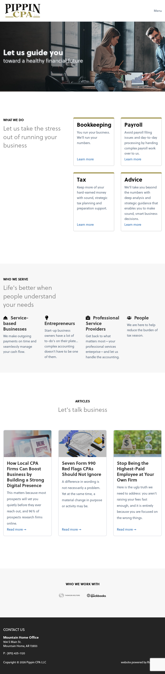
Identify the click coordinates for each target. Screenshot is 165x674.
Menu (158, 10)
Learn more (94, 158)
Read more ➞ (27, 529)
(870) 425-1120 (16, 653)
